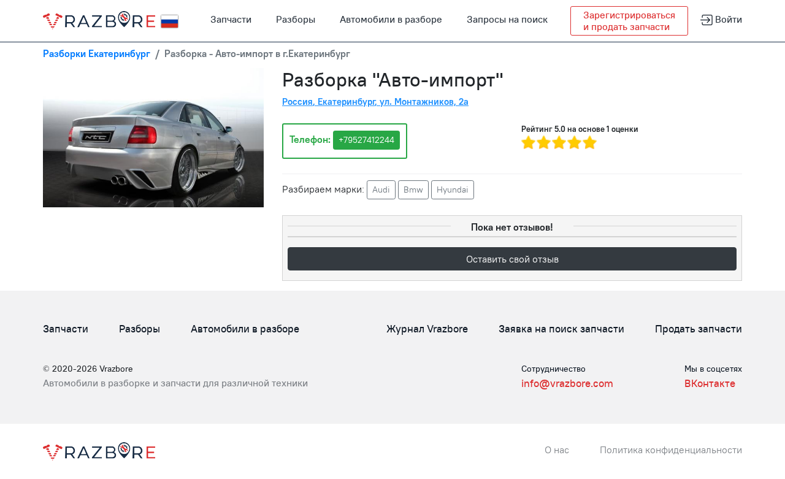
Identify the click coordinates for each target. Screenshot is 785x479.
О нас (557, 449)
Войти (727, 19)
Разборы (295, 19)
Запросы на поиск (507, 19)
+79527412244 (366, 139)
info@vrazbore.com (567, 383)
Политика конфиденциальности (671, 449)
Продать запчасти (698, 328)
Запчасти (230, 19)
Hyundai (453, 189)
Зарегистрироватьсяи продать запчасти (629, 21)
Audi (381, 189)
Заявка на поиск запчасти (561, 328)
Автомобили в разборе (391, 19)
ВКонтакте (709, 383)
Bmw (413, 189)
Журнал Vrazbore (427, 328)
